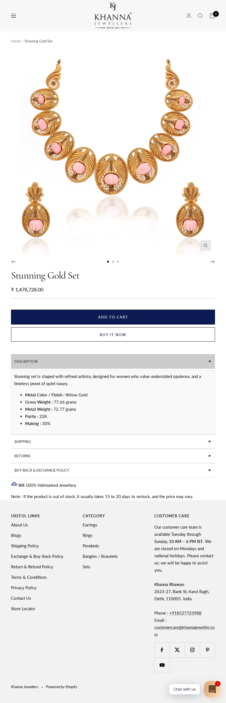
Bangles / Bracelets (100, 556)
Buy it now (113, 334)
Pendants (91, 545)
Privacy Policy (24, 587)
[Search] (200, 15)
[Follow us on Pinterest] (207, 650)
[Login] (188, 15)
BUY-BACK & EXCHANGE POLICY (113, 470)
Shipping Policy (25, 545)
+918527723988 (185, 612)
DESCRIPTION (113, 361)
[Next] (212, 262)
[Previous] (13, 262)
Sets (86, 566)
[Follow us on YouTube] (162, 665)
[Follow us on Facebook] (162, 650)
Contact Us (21, 598)
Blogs (16, 535)
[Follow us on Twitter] (177, 650)
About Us (19, 524)
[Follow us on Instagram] (192, 650)
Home (16, 41)
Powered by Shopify (61, 687)
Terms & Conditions (29, 577)
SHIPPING (113, 441)
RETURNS (113, 456)
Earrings (90, 524)
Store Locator (23, 608)
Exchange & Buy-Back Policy (37, 556)
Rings (88, 535)
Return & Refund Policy (32, 566)
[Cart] (212, 15)
